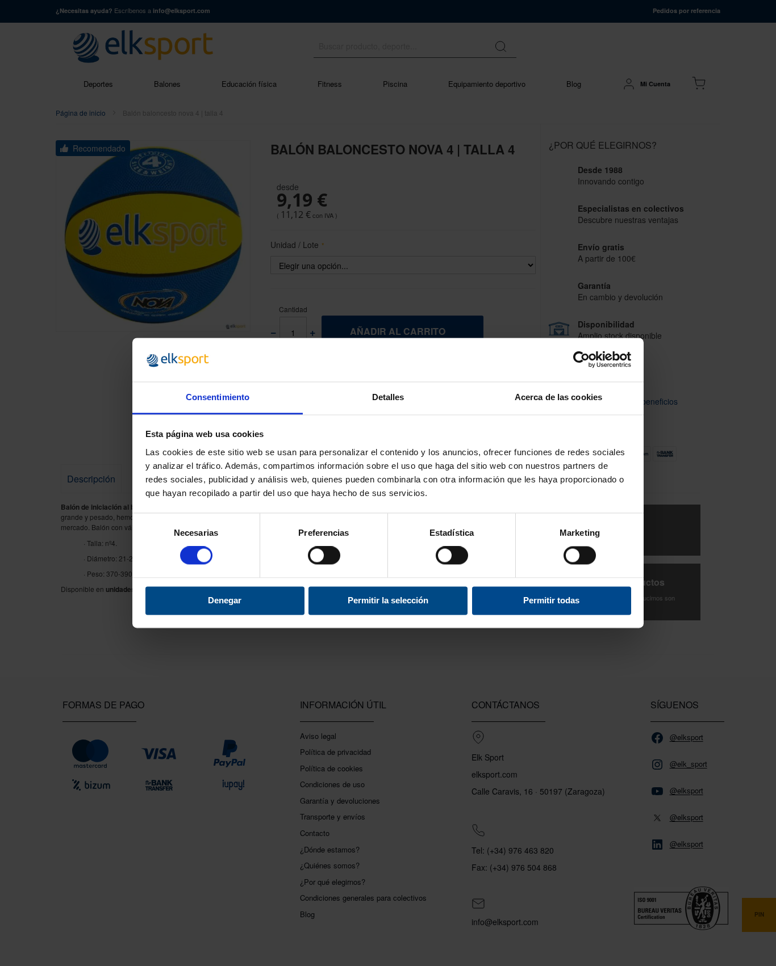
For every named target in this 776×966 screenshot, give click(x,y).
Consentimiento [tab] (217, 397)
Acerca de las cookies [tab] (558, 397)
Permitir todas (551, 600)
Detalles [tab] (388, 397)
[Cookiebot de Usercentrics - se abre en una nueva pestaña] (581, 359)
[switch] (324, 557)
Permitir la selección (388, 600)
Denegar (224, 600)
